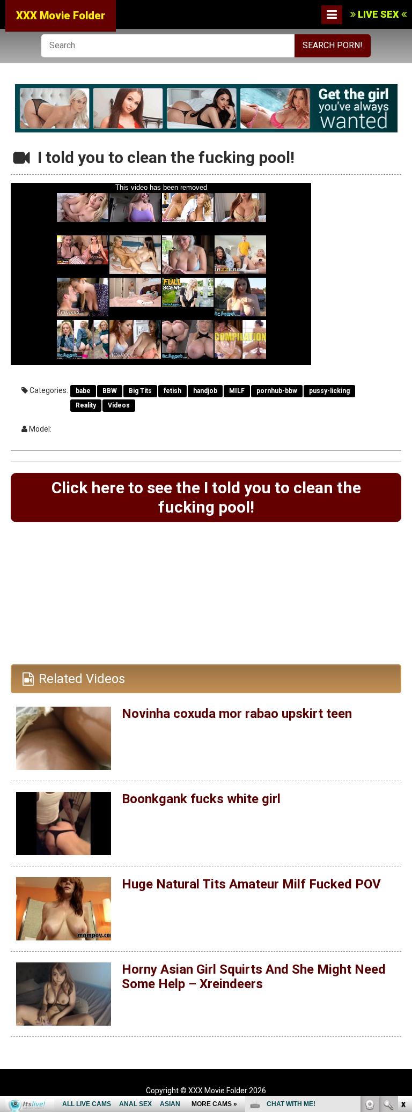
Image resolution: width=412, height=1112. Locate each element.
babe (83, 391)
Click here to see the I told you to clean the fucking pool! (206, 497)
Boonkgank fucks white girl (201, 798)
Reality (86, 405)
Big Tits (140, 391)
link (402, 944)
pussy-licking (329, 391)
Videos (119, 405)
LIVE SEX (378, 14)
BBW (109, 391)
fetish (172, 391)
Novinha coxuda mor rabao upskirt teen (237, 713)
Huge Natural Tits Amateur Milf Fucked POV (251, 884)
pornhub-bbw (276, 391)
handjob (205, 391)
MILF (237, 391)
